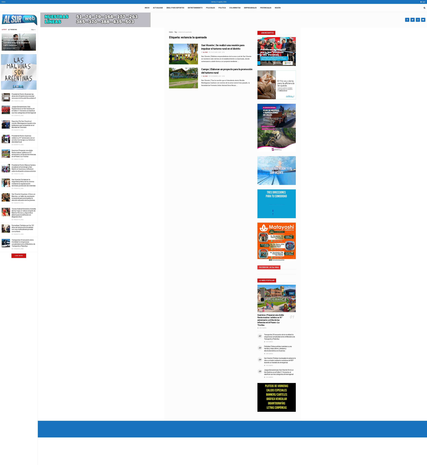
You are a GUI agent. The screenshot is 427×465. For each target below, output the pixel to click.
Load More (19, 255)
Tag (175, 32)
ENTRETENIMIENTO (195, 8)
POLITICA (222, 8)
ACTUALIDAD (158, 8)
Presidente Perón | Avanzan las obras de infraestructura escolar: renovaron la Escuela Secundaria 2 (24, 96)
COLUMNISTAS (235, 8)
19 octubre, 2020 (215, 52)
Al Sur (205, 52)
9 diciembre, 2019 (215, 76)
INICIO (147, 8)
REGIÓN (278, 8)
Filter (32, 29)
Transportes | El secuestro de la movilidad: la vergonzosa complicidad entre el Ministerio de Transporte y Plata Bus (279, 337)
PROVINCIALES (265, 8)
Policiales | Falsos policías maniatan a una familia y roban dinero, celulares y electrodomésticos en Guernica (278, 349)
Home (3, 2)
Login (423, 2)
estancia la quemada (185, 32)
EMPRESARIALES (250, 8)
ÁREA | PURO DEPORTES (175, 8)
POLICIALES (210, 8)
